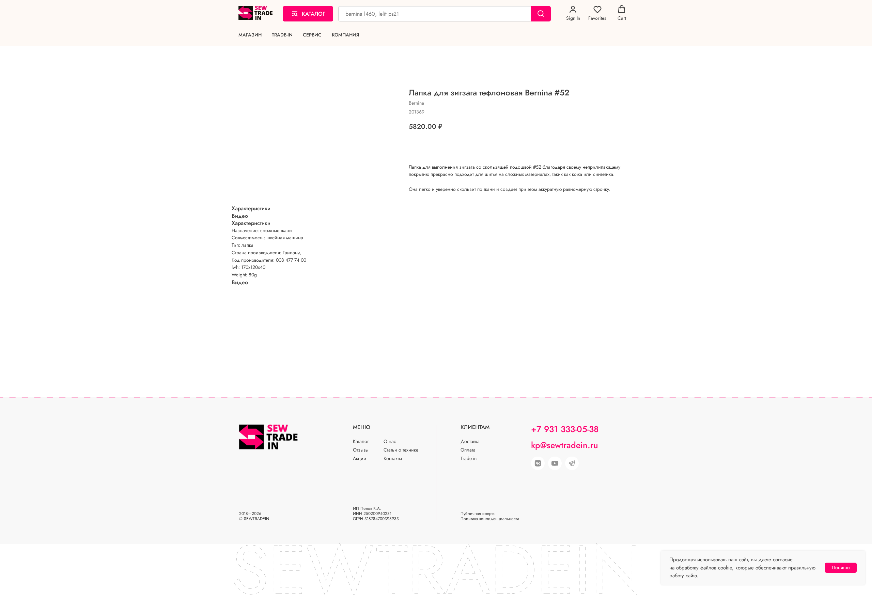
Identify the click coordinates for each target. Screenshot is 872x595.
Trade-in (282, 35)
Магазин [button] (250, 35)
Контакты (393, 458)
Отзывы (361, 449)
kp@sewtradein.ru (564, 445)
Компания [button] (345, 35)
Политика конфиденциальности (490, 519)
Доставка (470, 441)
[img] (555, 463)
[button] (573, 13)
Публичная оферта (478, 513)
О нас (390, 441)
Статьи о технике (401, 449)
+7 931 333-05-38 (564, 429)
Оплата (468, 449)
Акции (359, 458)
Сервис (312, 35)
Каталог (361, 441)
